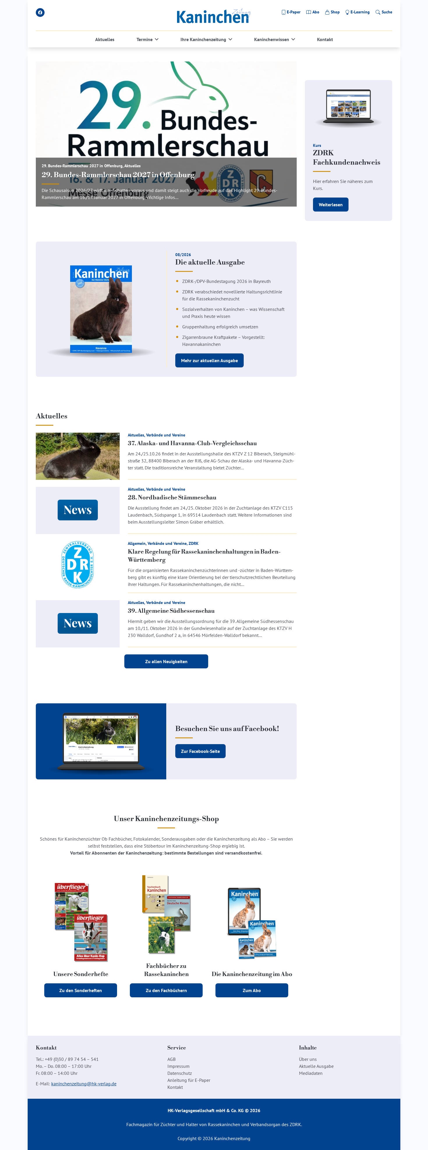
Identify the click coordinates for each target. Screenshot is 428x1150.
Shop (335, 12)
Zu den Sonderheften (80, 990)
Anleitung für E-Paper (188, 1080)
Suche (387, 12)
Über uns (308, 1059)
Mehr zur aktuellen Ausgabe (209, 360)
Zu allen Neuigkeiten (166, 661)
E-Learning (360, 12)
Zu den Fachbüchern (166, 990)
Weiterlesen (331, 204)
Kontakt (325, 39)
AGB (171, 1059)
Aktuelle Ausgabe (316, 1066)
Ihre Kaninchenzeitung (203, 39)
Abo (315, 12)
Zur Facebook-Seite (200, 751)
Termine (145, 39)
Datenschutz (179, 1073)
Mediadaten (311, 1073)
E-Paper (293, 12)
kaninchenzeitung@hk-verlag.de (83, 1083)
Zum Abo (252, 990)
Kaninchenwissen (271, 39)
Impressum (178, 1066)
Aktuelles (104, 39)
